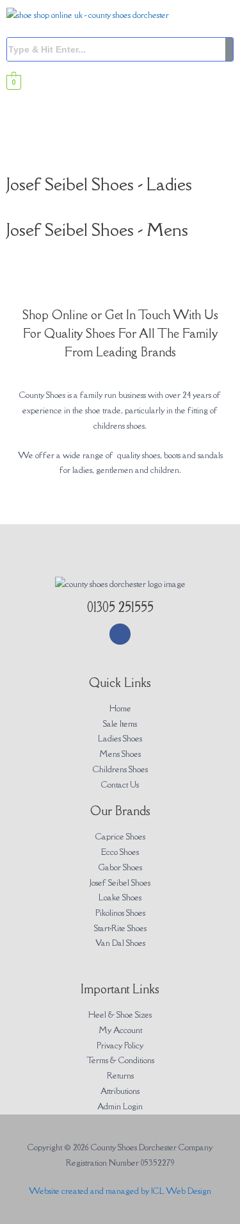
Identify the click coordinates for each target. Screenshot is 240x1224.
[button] (119, 149)
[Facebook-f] (120, 634)
